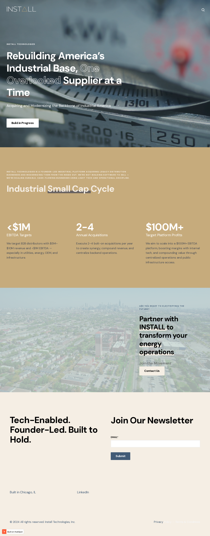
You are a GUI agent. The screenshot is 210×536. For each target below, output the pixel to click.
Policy (162, 522)
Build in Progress (22, 123)
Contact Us (152, 371)
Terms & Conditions (187, 522)
